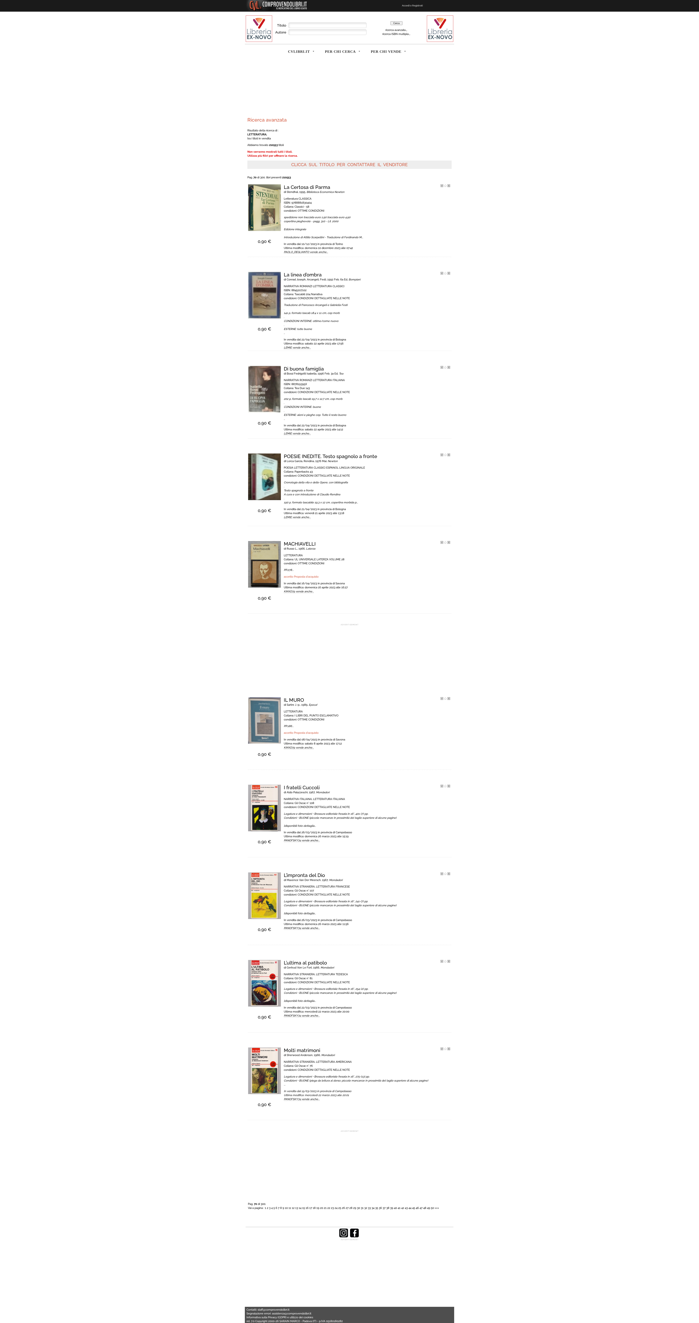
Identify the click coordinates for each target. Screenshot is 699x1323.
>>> (437, 1207)
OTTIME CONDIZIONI (311, 210)
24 (336, 1207)
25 (339, 1207)
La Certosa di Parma (307, 187)
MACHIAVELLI (300, 544)
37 (384, 1207)
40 (395, 1207)
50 (432, 1207)
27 (347, 1207)
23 (332, 1207)
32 (365, 1207)
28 (350, 1207)
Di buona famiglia (304, 369)
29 (354, 1207)
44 (409, 1207)
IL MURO (294, 700)
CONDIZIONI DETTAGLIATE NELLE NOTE (324, 298)
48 (424, 1207)
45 (413, 1207)
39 (391, 1207)
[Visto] (442, 186)
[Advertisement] (297, 88)
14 (300, 1207)
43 (406, 1207)
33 (369, 1207)
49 (428, 1207)
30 (358, 1207)
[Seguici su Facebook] (354, 1236)
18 (314, 1207)
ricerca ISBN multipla (395, 33)
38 (387, 1207)
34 (373, 1207)
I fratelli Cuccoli (302, 787)
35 (376, 1207)
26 (343, 1207)
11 (290, 1207)
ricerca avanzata (395, 29)
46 (417, 1207)
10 (286, 1207)
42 (402, 1207)
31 (362, 1207)
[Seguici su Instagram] (343, 1236)
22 (328, 1207)
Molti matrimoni (302, 1050)
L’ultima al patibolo (305, 963)
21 (325, 1207)
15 (303, 1207)
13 (296, 1207)
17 (310, 1207)
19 (317, 1207)
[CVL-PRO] (445, 186)
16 (307, 1207)
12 (293, 1207)
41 (399, 1207)
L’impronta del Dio (304, 875)
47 (421, 1207)
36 (380, 1207)
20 (321, 1207)
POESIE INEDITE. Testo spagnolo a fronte (330, 456)
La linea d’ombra (303, 275)
